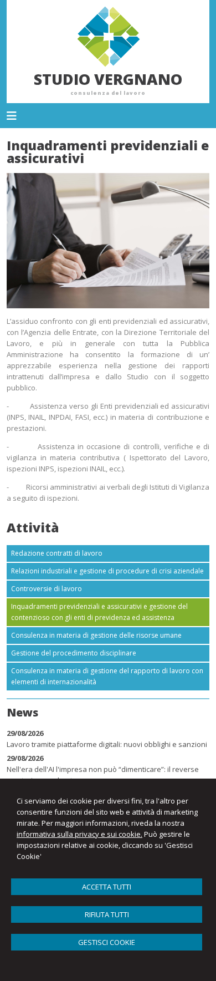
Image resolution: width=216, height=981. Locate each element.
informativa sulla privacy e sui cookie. (79, 834)
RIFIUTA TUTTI (107, 914)
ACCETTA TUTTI (106, 887)
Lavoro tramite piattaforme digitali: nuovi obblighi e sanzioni (107, 744)
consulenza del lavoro (108, 92)
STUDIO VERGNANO (108, 79)
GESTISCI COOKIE (106, 942)
